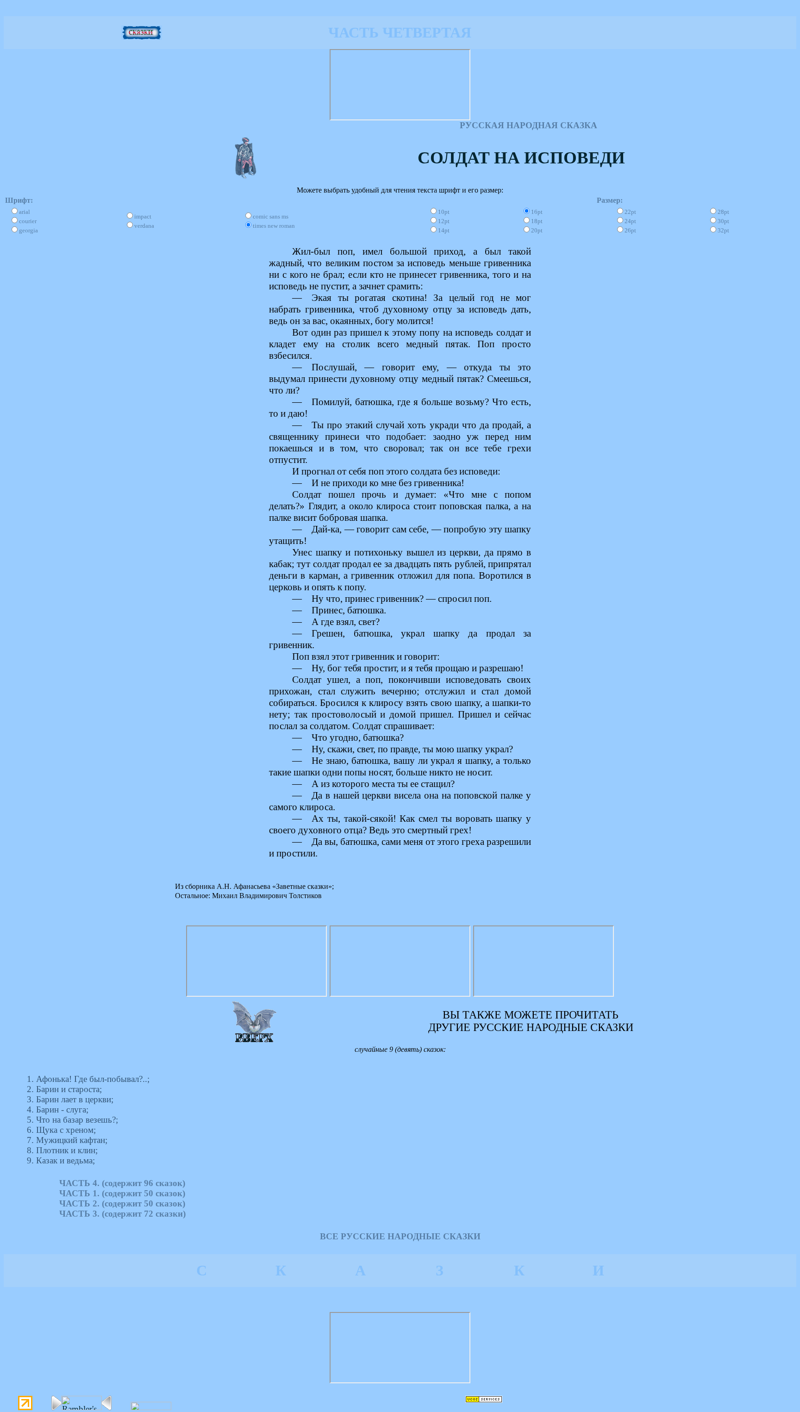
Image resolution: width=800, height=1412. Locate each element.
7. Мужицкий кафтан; (67, 1140)
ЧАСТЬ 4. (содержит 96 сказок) (122, 1183)
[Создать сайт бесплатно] (483, 1400)
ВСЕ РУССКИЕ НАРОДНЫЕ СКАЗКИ (400, 1236)
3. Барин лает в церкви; (70, 1099)
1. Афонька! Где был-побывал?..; (88, 1079)
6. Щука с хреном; (61, 1130)
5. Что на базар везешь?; (72, 1120)
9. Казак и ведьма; (61, 1160)
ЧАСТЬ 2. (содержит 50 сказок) (122, 1203)
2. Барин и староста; (64, 1089)
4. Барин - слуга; (57, 1109)
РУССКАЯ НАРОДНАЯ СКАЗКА (528, 125)
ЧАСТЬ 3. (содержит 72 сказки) (122, 1213)
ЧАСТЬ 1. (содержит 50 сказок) (122, 1193)
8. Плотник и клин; (62, 1150)
